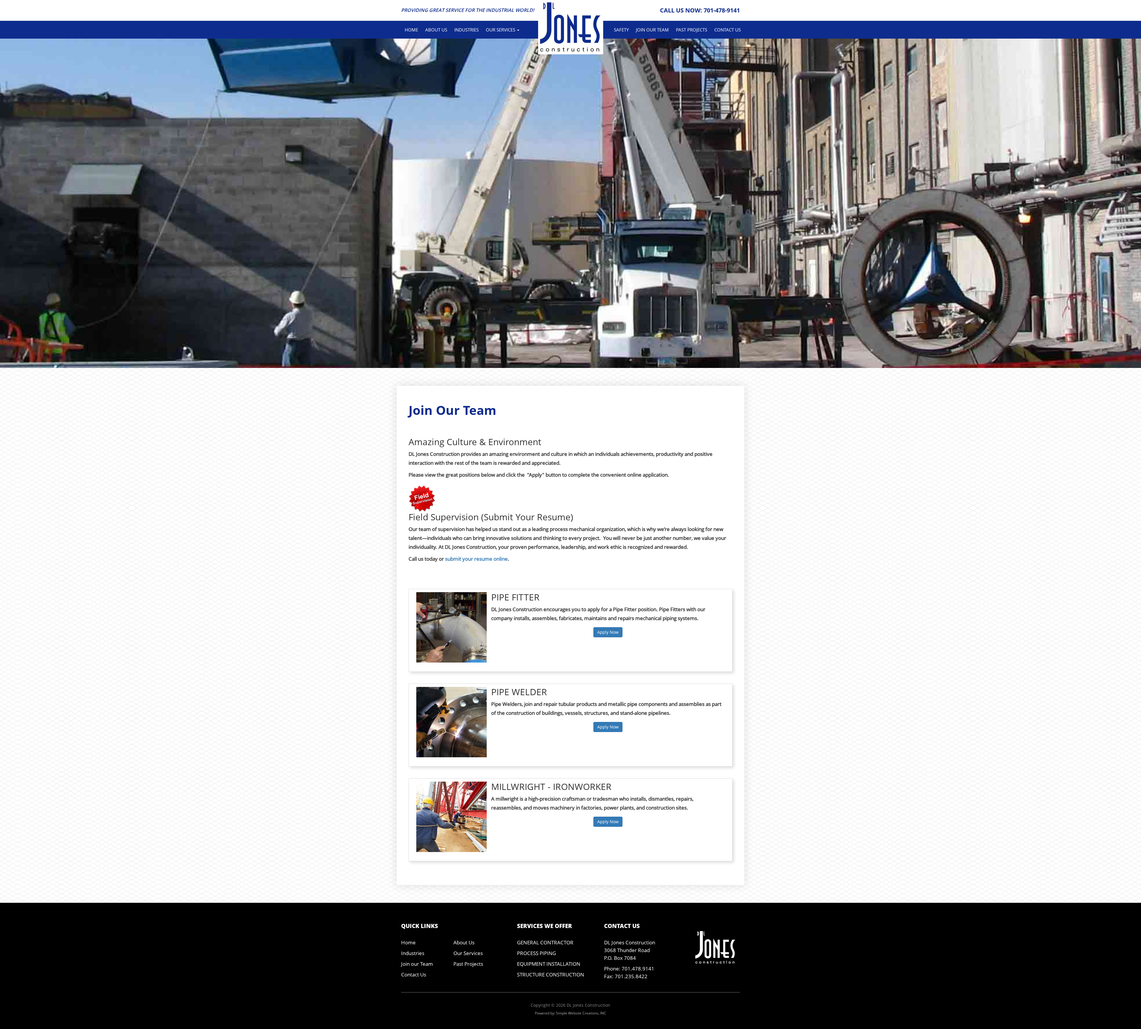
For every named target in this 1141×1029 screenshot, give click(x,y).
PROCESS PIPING (536, 953)
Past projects (691, 30)
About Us (436, 30)
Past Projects (468, 963)
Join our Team (652, 30)
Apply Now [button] (608, 632)
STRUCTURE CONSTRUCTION (550, 974)
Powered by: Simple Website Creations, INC (570, 1013)
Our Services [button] (501, 30)
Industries (466, 30)
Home (411, 30)
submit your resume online (476, 558)
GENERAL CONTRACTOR (545, 942)
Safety (621, 30)
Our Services (468, 953)
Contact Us (727, 30)
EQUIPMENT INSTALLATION (548, 963)
